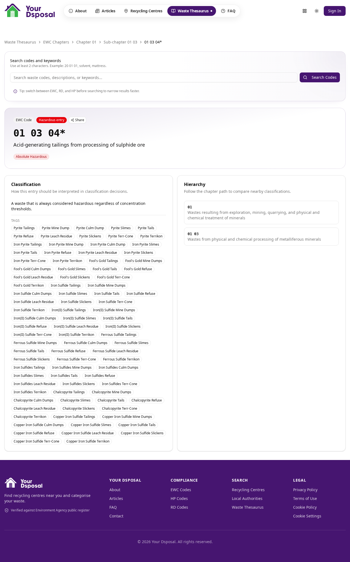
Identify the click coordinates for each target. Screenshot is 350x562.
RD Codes (179, 507)
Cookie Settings (307, 516)
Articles (108, 10)
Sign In (334, 10)
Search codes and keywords (35, 60)
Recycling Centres (146, 10)
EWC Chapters (56, 42)
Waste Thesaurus (190, 12)
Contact (116, 516)
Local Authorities (247, 498)
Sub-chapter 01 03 (120, 42)
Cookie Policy (305, 507)
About (80, 10)
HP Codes (179, 498)
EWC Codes (181, 489)
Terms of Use (305, 498)
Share (79, 120)
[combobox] (154, 77)
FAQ (231, 10)
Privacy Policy (305, 489)
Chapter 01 (86, 42)
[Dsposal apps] (305, 11)
